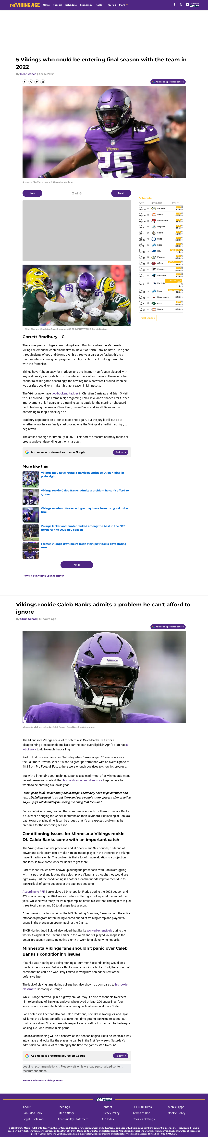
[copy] (42, 81)
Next (121, 193)
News (46, 4)
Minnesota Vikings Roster (48, 575)
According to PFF (33, 891)
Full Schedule (148, 318)
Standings (86, 4)
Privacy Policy (111, 1113)
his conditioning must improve (82, 780)
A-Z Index (108, 1119)
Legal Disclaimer (33, 1119)
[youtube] (187, 4)
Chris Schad (28, 619)
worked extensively (99, 930)
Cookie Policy (176, 1113)
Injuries (111, 4)
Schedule (71, 4)
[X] (181, 4)
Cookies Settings (144, 1119)
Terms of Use (141, 1113)
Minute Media (23, 1128)
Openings (64, 1107)
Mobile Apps (176, 1107)
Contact (107, 1107)
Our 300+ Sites (142, 1107)
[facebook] (174, 4)
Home (26, 575)
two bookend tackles (65, 393)
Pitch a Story (66, 1113)
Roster (99, 4)
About (27, 1107)
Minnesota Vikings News (48, 1080)
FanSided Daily (32, 1113)
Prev (32, 193)
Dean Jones (28, 74)
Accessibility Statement (73, 1119)
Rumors (57, 4)
